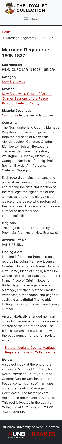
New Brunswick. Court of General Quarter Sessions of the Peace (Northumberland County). (27, 98)
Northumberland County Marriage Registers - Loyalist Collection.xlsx (31, 350)
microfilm (11, 115)
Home (6, 32)
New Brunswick (13, 82)
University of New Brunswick (37, 427)
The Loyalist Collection (37, 8)
